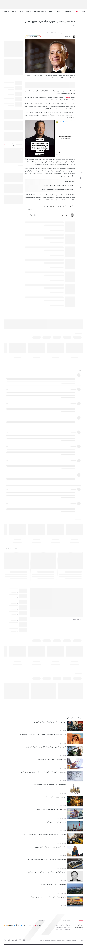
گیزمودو (68, 97)
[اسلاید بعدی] (2, 158)
